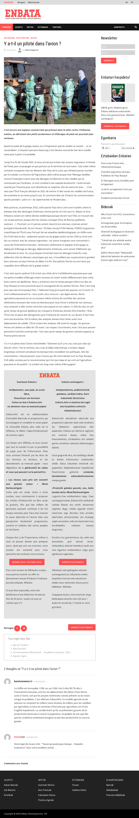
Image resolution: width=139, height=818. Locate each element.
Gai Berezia (9, 790)
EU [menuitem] (127, 2)
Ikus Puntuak (22, 38)
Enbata (23, 813)
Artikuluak (9, 38)
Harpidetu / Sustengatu (115, 126)
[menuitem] (127, 2)
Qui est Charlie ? (21, 644)
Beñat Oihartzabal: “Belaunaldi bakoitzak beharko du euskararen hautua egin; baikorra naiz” (118, 256)
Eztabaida (43, 27)
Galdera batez (79, 790)
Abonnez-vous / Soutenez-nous (27, 562)
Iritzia (30, 27)
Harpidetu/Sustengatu (73, 562)
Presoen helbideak (115, 795)
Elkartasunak (33, 2)
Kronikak (8, 795)
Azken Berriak (11, 784)
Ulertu (19, 27)
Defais (17, 736)
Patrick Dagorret (31, 50)
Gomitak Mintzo (46, 784)
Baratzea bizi (19, 648)
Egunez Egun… (21, 655)
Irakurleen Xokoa (46, 795)
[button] (105, 148)
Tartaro (56, 27)
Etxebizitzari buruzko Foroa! (115, 197)
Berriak (110, 784)
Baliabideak (112, 790)
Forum (75, 784)
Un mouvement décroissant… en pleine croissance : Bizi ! (42, 652)
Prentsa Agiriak (46, 800)
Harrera (6, 27)
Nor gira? (21, 2)
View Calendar (127, 148)
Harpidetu (119, 27)
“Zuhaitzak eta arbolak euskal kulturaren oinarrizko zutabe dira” (116, 244)
